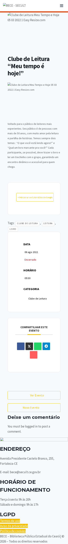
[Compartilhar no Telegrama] (46, 346)
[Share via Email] (33, 355)
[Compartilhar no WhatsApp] (38, 346)
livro (13, 229)
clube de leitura (27, 223)
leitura (48, 223)
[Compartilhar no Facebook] (21, 346)
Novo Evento (31, 407)
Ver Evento (37, 395)
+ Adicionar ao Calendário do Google (35, 197)
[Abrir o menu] (61, 5)
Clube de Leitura (37, 298)
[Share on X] (29, 346)
